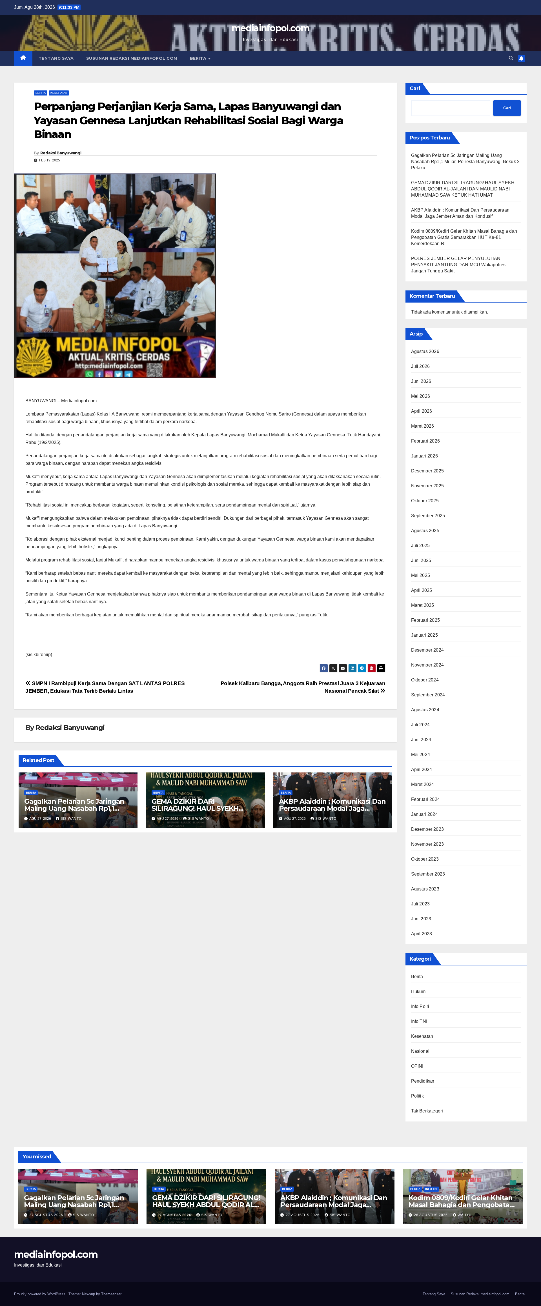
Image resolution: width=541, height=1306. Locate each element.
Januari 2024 (424, 814)
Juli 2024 (420, 724)
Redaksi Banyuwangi (60, 153)
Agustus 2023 (425, 889)
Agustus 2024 (425, 709)
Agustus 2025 (425, 530)
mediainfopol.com (270, 28)
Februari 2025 (425, 620)
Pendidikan (422, 1081)
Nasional (420, 1051)
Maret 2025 (422, 605)
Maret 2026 (422, 426)
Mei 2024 (420, 754)
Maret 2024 (422, 784)
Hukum (418, 991)
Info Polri (420, 1006)
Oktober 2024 (425, 680)
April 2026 (421, 411)
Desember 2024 (427, 650)
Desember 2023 (427, 829)
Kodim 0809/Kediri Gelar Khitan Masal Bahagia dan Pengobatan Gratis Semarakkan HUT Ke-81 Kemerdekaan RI (464, 237)
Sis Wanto (71, 819)
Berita (199, 58)
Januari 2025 (424, 635)
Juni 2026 (421, 381)
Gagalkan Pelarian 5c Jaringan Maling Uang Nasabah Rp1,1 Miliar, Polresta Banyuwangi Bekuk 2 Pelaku (465, 161)
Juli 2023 (420, 903)
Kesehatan (58, 92)
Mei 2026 (420, 396)
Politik (417, 1096)
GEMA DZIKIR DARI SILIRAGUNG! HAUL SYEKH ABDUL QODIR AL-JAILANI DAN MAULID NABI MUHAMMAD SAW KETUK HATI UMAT (463, 188)
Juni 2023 (421, 918)
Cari (415, 88)
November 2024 (427, 665)
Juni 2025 (421, 560)
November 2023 (427, 844)
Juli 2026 (420, 366)
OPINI (417, 1066)
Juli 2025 (420, 545)
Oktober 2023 (425, 859)
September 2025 (428, 515)
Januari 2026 (424, 456)
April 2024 (421, 769)
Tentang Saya (56, 58)
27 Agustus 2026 (46, 1215)
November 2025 (427, 485)
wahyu (465, 1215)
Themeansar (111, 1294)
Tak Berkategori (427, 1111)
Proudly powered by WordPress (40, 1294)
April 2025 (421, 590)
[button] (511, 58)
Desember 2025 (427, 470)
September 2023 (428, 874)
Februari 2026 (425, 441)
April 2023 (421, 933)
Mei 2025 (420, 575)
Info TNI (419, 1021)
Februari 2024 (425, 799)
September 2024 (428, 694)
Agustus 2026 (425, 351)
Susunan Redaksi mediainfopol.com (132, 58)
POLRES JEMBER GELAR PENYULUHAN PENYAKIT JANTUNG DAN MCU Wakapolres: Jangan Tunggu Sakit (459, 264)
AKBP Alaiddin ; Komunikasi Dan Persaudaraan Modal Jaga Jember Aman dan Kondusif (332, 808)
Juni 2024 (421, 739)
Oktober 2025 (425, 500)
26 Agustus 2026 (431, 1215)
